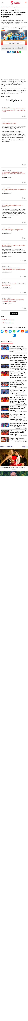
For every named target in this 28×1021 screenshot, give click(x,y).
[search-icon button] (25, 2)
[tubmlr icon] (15, 51)
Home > (3, 7)
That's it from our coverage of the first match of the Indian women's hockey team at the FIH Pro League (13, 110)
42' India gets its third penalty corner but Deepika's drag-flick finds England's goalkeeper (13, 268)
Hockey (7, 7)
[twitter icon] (10, 51)
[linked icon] (13, 51)
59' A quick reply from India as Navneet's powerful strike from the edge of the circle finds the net (13, 173)
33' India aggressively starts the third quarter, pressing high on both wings (13, 300)
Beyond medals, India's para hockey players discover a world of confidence (18, 425)
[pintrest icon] (17, 51)
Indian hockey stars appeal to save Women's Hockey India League (17, 432)
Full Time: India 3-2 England (9, 123)
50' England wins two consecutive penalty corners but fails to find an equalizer (12, 230)
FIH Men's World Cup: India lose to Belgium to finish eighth (16, 384)
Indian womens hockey (8, 322)
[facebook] (8, 51)
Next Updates (14, 313)
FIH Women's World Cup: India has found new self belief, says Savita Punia (17, 391)
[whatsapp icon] (20, 51)
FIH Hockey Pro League (8, 319)
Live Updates (13, 100)
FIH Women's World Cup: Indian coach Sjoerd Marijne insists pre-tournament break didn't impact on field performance (18, 375)
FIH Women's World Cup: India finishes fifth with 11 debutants (17, 408)
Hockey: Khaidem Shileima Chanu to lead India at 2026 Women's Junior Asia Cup (17, 366)
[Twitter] (22, 116)
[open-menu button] (2, 2)
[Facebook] (20, 116)
